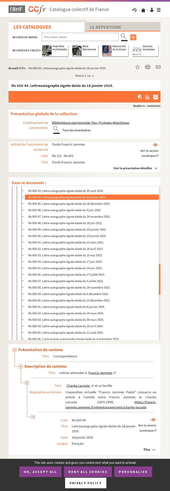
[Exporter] (147, 96)
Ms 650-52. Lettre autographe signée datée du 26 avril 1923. (65, 249)
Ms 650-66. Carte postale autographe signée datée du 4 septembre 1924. (73, 339)
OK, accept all (40, 472)
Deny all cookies (87, 472)
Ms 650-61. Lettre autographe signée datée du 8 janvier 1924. (66, 307)
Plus (147, 449)
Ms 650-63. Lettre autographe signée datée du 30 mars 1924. (66, 320)
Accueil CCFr (16, 68)
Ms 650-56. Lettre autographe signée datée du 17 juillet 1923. (66, 274)
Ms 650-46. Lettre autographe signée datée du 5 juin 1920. (64, 210)
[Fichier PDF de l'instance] (155, 96)
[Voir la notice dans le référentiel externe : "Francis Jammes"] (114, 372)
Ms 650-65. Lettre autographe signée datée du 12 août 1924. (65, 332)
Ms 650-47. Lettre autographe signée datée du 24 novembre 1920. (69, 216)
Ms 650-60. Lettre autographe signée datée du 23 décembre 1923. (69, 300)
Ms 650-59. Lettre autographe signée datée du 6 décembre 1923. (68, 294)
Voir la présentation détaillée (133, 168)
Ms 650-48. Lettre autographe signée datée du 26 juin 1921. (65, 223)
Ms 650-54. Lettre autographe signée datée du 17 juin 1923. (65, 262)
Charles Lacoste (78, 385)
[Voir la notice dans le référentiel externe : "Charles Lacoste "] (92, 385)
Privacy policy (86, 483)
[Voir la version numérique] (149, 150)
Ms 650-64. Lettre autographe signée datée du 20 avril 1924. (65, 326)
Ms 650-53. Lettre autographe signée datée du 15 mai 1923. (65, 255)
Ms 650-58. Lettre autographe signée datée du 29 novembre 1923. (69, 287)
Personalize (133, 472)
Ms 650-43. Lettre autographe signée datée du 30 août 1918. (65, 191)
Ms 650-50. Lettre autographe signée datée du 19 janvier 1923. (67, 236)
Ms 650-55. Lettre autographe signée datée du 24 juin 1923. (65, 268)
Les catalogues (32, 27)
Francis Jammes (100, 372)
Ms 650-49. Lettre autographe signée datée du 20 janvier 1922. (67, 229)
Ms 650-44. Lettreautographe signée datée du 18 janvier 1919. (67, 197)
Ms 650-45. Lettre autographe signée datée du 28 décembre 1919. (69, 204)
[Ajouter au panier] (140, 96)
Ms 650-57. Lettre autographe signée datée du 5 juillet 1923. (65, 281)
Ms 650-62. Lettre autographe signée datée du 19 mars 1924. (66, 313)
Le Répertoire (105, 27)
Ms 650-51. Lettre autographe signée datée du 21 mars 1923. (66, 242)
